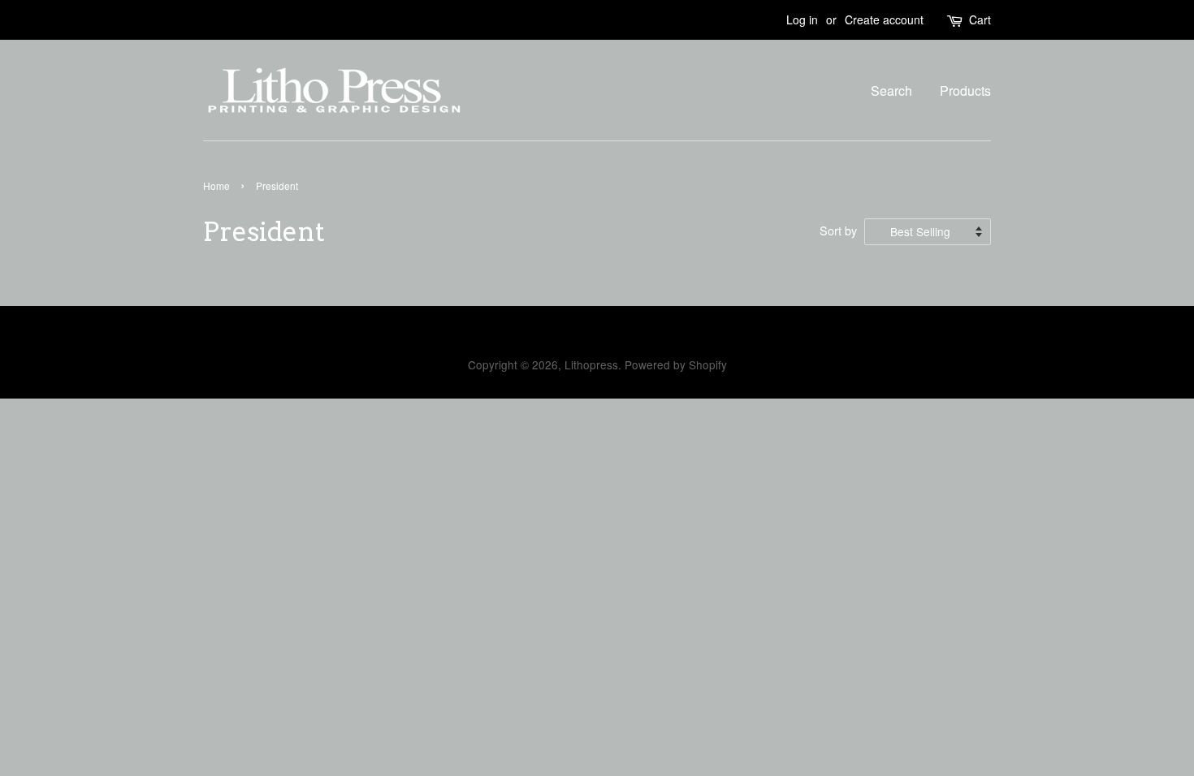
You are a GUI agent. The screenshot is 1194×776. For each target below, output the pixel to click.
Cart (980, 19)
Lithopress (591, 364)
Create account (884, 19)
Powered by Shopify (676, 364)
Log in (802, 19)
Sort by (838, 230)
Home (216, 185)
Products (965, 90)
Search (891, 90)
